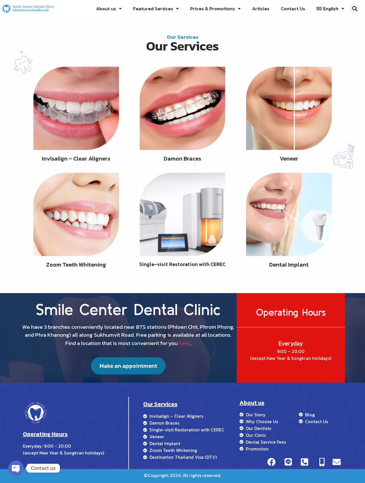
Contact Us (293, 8)
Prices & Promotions (212, 8)
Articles (260, 8)
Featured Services (153, 8)
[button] (354, 8)
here (184, 343)
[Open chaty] (16, 468)
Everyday (291, 343)
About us (106, 8)
